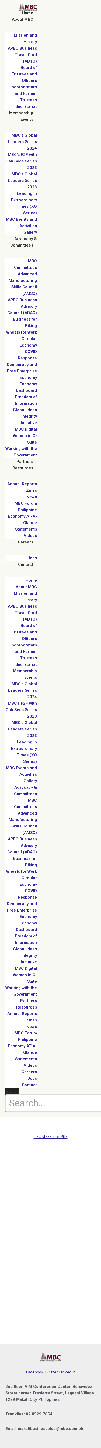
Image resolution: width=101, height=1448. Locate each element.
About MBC (22, 19)
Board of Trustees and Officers (24, 74)
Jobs (32, 558)
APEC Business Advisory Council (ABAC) (22, 306)
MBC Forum (26, 503)
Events (26, 119)
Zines (31, 490)
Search (12, 1091)
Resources (22, 468)
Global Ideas (25, 409)
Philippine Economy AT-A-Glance (22, 516)
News (31, 496)
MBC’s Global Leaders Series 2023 (22, 180)
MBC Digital (26, 429)
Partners (24, 461)
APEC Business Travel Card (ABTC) (22, 55)
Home (27, 13)
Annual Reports (22, 483)
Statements (26, 529)
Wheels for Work (21, 332)
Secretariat (26, 106)
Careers (25, 542)
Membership (21, 112)
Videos (30, 535)
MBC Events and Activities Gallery (21, 226)
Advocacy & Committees (23, 242)
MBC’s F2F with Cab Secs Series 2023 (21, 161)
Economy (28, 377)
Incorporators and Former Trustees (24, 93)
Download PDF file (51, 1136)
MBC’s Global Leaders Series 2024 (22, 142)
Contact (25, 564)
